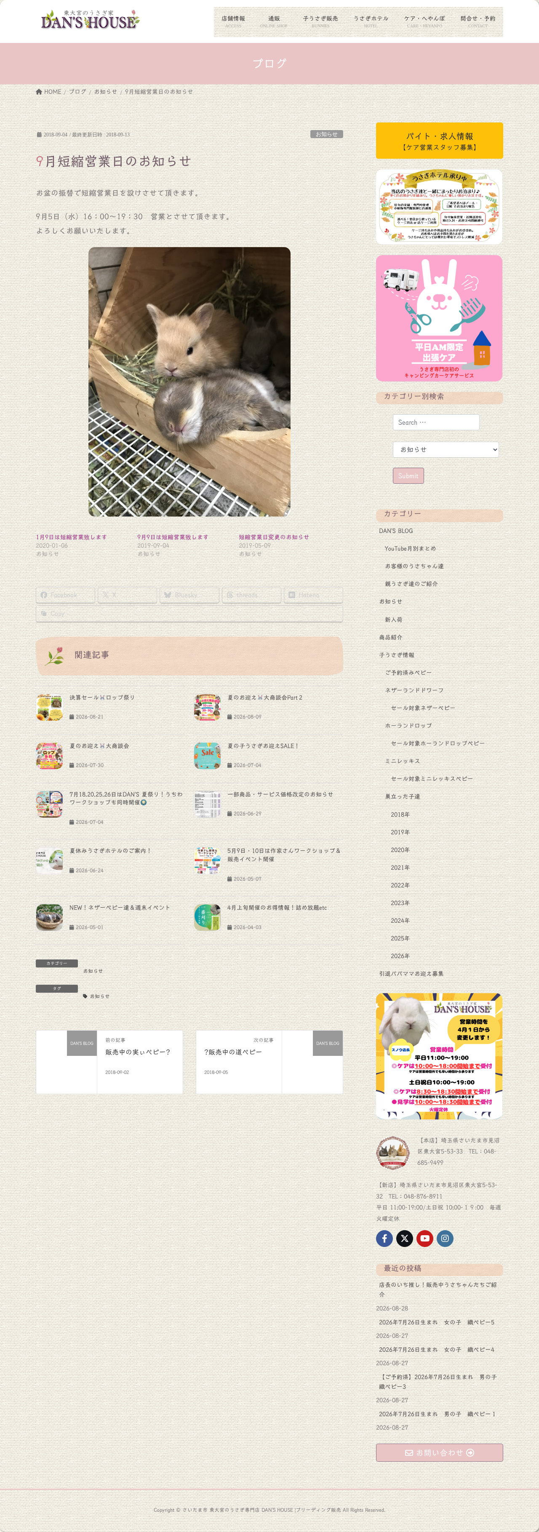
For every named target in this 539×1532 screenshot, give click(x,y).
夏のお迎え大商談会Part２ (265, 698)
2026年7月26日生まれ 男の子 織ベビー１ (438, 1414)
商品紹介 (391, 637)
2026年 (400, 956)
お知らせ (327, 134)
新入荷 (394, 620)
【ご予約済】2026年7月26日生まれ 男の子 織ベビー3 (441, 1382)
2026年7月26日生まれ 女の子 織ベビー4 (436, 1350)
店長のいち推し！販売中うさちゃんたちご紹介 (438, 1290)
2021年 (400, 868)
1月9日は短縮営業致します (71, 537)
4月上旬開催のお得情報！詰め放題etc (277, 908)
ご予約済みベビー (408, 673)
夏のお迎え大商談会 (99, 746)
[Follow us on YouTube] (424, 1238)
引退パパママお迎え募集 (411, 974)
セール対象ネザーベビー (423, 708)
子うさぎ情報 (396, 655)
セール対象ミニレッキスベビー (432, 779)
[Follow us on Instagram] (445, 1238)
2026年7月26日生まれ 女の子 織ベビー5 (436, 1322)
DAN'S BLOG (396, 531)
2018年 (400, 815)
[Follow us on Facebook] (384, 1238)
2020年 (400, 850)
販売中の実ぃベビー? (137, 1052)
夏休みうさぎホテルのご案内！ (110, 851)
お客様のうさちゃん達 (414, 566)
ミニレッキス (402, 761)
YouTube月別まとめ (410, 549)
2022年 (400, 885)
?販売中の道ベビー (233, 1052)
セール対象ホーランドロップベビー (438, 743)
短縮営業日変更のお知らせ (274, 537)
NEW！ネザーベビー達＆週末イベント (120, 908)
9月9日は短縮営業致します (173, 537)
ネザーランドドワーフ (414, 690)
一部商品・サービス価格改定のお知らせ (280, 794)
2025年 (400, 938)
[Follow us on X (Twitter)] (404, 1238)
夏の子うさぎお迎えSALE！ (263, 746)
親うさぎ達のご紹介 (411, 584)
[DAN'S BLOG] (66, 1061)
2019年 (400, 832)
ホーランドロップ (408, 726)
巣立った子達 (402, 796)
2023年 (400, 903)
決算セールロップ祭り (102, 698)
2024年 (400, 921)
